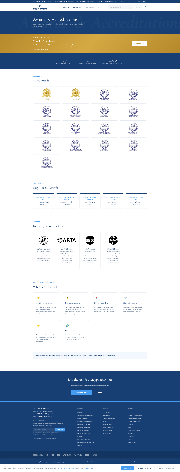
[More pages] (145, 7)
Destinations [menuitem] (77, 7)
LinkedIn (54, 438)
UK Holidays (80, 413)
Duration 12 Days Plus (83, 433)
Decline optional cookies (166, 468)
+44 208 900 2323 (41, 1)
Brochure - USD (107, 433)
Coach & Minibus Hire (134, 421)
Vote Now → (139, 44)
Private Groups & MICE (134, 418)
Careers (130, 424)
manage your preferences (66, 468)
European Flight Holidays (84, 421)
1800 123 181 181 (63, 1)
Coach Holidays (82, 418)
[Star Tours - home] (40, 7)
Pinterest (42, 438)
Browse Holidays (81, 392)
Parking (130, 439)
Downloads (131, 433)
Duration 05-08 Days (83, 427)
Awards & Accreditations (135, 415)
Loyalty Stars (132, 442)
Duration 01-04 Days (83, 424)
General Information (109, 418)
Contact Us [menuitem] (100, 7)
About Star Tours (106, 355)
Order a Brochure (108, 427)
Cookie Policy (88, 468)
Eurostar (80, 436)
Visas (129, 427)
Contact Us (131, 436)
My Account (139, 7)
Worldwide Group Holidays (85, 415)
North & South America (84, 439)
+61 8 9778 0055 (105, 1)
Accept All (127, 468)
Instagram (48, 438)
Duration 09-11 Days (83, 430)
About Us (101, 392)
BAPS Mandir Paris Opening (85, 442)
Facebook (36, 438)
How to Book (106, 413)
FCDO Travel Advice (134, 430)
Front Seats (106, 415)
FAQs (104, 421)
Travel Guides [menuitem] (90, 7)
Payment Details (107, 424)
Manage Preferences (144, 468)
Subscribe (60, 429)
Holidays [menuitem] (66, 7)
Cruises (79, 445)
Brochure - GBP (107, 430)
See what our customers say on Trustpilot (68, 355)
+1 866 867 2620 (84, 1)
